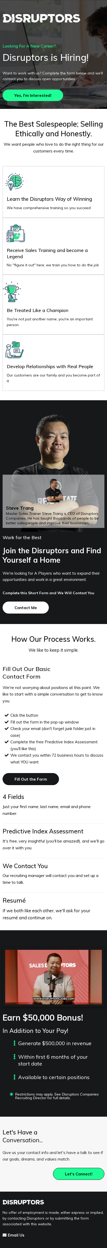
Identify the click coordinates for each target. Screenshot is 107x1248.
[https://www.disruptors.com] (53, 18)
